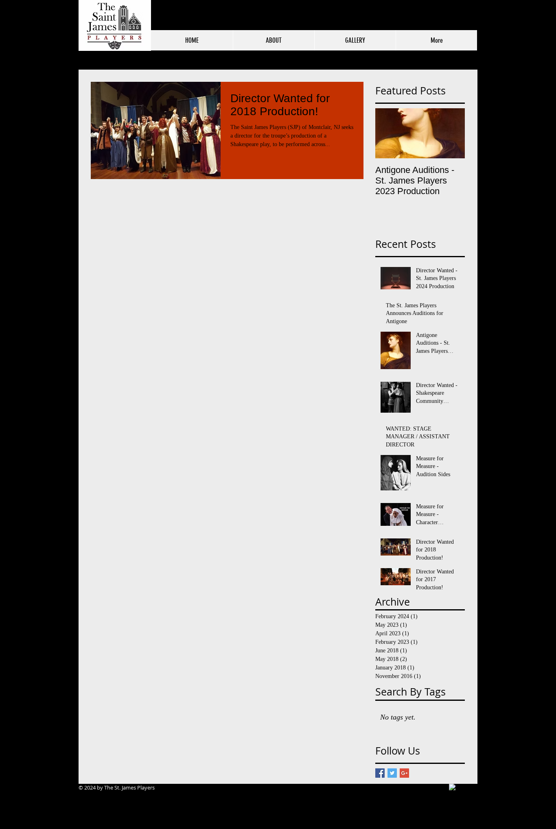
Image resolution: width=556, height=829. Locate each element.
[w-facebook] (452, 787)
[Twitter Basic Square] (392, 773)
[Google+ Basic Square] (404, 773)
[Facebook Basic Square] (380, 773)
